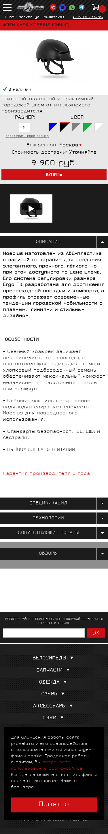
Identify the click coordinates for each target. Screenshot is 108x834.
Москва (68, 145)
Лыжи (49, 718)
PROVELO (30, 7)
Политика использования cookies (54, 819)
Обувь (49, 694)
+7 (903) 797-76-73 (88, 19)
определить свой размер (27, 136)
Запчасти (49, 670)
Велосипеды (49, 658)
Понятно (54, 804)
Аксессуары (49, 706)
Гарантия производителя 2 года (46, 474)
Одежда (49, 683)
